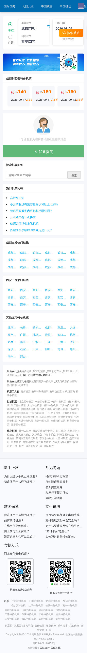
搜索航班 (73, 32)
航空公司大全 (70, 371)
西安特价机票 (70, 601)
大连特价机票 (75, 327)
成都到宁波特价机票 (50, 267)
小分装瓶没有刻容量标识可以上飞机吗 (34, 204)
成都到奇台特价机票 (75, 260)
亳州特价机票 (75, 349)
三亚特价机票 (50, 342)
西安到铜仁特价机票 (38, 304)
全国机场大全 (14, 375)
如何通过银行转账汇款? (60, 536)
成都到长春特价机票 (50, 252)
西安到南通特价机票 (75, 304)
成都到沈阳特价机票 (75, 252)
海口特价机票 (62, 335)
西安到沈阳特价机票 (75, 297)
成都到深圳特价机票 (38, 260)
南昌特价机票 (12, 610)
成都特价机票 (50, 327)
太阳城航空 (62, 438)
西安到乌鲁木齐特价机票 (75, 290)
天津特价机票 (38, 349)
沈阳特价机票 (75, 342)
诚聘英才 (62, 625)
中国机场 (65, 6)
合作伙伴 (39, 625)
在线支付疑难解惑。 (17, 525)
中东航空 (16, 442)
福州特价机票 (13, 335)
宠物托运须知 (54, 498)
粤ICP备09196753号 (44, 643)
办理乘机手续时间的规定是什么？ (31, 230)
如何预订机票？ (14, 520)
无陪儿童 (28, 6)
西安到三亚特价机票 (62, 290)
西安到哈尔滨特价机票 (62, 297)
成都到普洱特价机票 (50, 260)
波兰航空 (61, 430)
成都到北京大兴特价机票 (62, 267)
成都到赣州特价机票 (13, 260)
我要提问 (46, 151)
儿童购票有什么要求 (23, 217)
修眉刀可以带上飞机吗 (24, 223)
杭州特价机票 (75, 335)
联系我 (8, 625)
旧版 (48, 630)
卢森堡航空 (50, 434)
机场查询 (23, 385)
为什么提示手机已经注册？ (21, 476)
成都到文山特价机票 (25, 252)
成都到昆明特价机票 (62, 252)
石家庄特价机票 (25, 349)
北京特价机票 (13, 327)
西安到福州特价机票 (13, 304)
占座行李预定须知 (57, 492)
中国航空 (46, 6)
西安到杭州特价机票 (62, 304)
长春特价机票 (25, 327)
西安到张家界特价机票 (25, 304)
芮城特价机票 (62, 349)
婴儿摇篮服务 (54, 487)
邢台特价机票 (25, 356)
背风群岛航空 (23, 434)
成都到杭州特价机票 (38, 267)
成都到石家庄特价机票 (62, 260)
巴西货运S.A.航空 (61, 442)
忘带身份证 (17, 198)
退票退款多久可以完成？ (19, 536)
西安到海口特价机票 (50, 304)
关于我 (29, 625)
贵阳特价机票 (50, 335)
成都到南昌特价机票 (13, 252)
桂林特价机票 (38, 335)
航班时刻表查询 (40, 391)
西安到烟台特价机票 (38, 297)
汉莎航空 (37, 434)
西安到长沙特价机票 (38, 290)
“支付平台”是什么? (57, 531)
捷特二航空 (25, 430)
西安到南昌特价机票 (25, 297)
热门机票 (12, 385)
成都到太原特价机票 (75, 267)
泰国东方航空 (46, 438)
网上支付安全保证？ (17, 531)
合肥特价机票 (63, 610)
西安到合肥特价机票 (13, 290)
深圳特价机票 (13, 349)
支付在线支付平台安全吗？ (63, 520)
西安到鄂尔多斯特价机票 (13, 297)
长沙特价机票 (38, 327)
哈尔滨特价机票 (19, 605)
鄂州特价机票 (50, 349)
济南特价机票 (29, 610)
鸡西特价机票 (13, 342)
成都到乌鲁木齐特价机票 (25, 267)
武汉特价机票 (46, 618)
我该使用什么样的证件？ (19, 481)
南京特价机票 (25, 342)
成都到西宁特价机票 (38, 252)
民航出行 (45, 647)
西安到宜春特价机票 (25, 290)
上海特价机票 (62, 342)
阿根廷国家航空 (65, 434)
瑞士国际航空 (46, 445)
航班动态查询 (54, 371)
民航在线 (55, 647)
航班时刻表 (39, 371)
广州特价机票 (25, 335)
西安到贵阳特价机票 (50, 290)
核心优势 (51, 625)
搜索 (74, 175)
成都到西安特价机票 (42, 381)
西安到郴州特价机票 (50, 297)
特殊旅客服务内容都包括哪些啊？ (31, 211)
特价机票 (26, 371)
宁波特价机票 (38, 342)
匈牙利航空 (28, 442)
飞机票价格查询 (68, 381)
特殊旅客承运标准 (57, 476)
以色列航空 (32, 445)
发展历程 (19, 625)
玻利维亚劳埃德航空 (27, 438)
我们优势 (74, 625)
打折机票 (26, 391)
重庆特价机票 (62, 327)
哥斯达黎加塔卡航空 (44, 430)
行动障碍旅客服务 (57, 481)
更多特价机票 (18, 424)
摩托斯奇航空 (43, 442)
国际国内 (9, 6)
